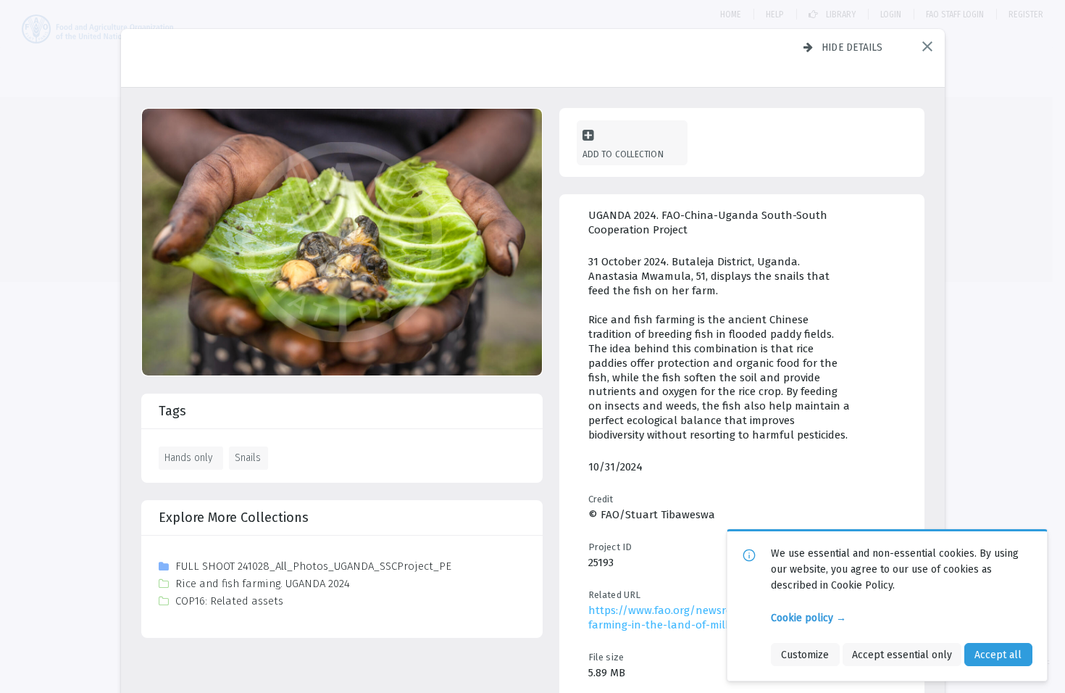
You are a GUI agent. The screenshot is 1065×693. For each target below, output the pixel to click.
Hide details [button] (852, 47)
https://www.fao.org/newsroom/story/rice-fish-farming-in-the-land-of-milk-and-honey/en (709, 617)
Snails (248, 457)
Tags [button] (172, 411)
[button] (927, 46)
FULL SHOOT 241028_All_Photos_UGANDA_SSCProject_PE (313, 566)
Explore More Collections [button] (234, 518)
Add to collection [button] (623, 154)
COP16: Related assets (229, 600)
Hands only (188, 457)
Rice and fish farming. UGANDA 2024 (262, 583)
